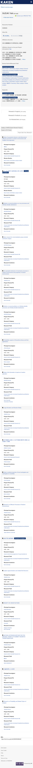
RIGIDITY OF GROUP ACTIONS (11, 603)
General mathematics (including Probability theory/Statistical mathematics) (15, 70)
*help (29, 15)
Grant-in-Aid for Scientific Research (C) (12, 156)
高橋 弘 (5, 146)
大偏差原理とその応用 (9, 669)
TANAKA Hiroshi (7, 512)
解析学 (8, 83)
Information (3, 747)
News (2, 755)
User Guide (3, 750)
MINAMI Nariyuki (7, 380)
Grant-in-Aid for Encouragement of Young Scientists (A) (15, 554)
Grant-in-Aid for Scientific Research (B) (12, 220)
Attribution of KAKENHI (6, 760)
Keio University (7, 165)
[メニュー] (31, 2)
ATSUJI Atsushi (7, 348)
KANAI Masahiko (7, 609)
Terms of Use (4, 758)
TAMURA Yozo (7, 280)
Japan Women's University (9, 532)
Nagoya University (8, 627)
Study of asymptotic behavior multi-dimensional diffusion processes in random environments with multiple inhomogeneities (14, 139)
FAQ (2, 753)
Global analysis (7, 461)
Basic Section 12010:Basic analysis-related (12, 68)
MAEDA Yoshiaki (7, 448)
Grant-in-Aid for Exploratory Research (12, 457)
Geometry (13, 83)
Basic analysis (20, 83)
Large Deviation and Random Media (12, 407)
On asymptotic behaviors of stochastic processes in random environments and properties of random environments (15, 272)
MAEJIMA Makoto (7, 211)
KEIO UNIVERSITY (8, 663)
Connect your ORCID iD (22, 15)
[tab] (17, 111)
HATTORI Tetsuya (7, 245)
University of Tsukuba (8, 401)
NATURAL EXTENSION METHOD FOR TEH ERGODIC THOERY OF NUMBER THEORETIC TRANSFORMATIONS (13, 637)
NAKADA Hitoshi (7, 644)
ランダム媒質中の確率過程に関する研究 (13, 171)
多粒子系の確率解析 (8, 538)
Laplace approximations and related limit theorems (16, 570)
